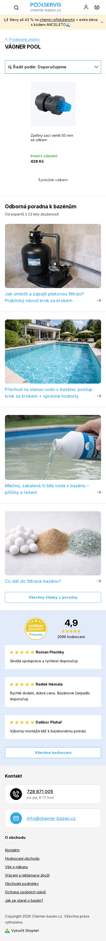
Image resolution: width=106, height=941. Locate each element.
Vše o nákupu (16, 866)
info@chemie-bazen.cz (51, 818)
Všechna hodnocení (53, 752)
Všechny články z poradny (53, 597)
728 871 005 (40, 791)
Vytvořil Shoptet (25, 930)
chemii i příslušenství (57, 19)
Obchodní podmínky (22, 883)
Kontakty (12, 850)
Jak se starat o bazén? (24, 900)
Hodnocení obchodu (22, 858)
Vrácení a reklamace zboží (27, 875)
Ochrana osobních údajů (25, 892)
